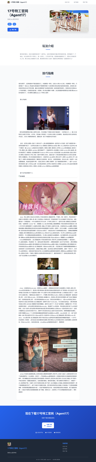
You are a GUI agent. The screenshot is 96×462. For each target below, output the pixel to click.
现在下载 (85, 2)
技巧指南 (76, 2)
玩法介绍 (67, 2)
